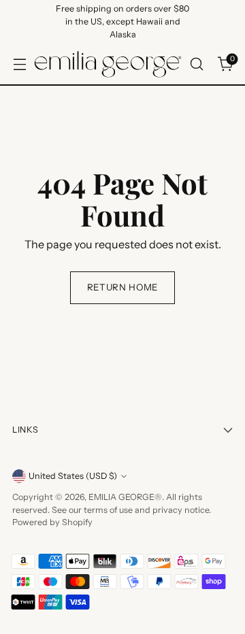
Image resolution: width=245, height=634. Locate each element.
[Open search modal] (196, 64)
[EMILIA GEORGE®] (108, 64)
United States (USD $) (73, 476)
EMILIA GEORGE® (125, 497)
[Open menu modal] (19, 64)
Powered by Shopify (52, 522)
